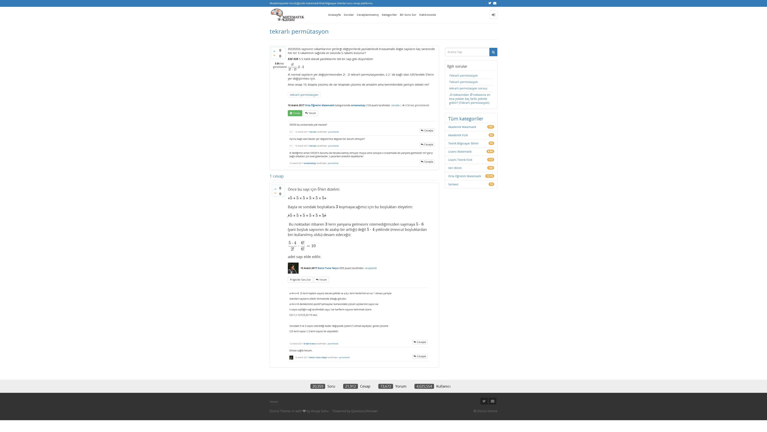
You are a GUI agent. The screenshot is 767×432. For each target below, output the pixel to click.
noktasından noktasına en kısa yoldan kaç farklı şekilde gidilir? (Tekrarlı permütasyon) (470, 99)
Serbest (453, 184)
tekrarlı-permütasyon (304, 95)
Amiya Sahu (320, 411)
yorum (312, 113)
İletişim (274, 401)
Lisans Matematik (460, 151)
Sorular (349, 15)
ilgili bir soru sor (301, 279)
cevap (296, 113)
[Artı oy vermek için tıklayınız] (274, 51)
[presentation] (296, 67)
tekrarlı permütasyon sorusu (468, 88)
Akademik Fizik (458, 135)
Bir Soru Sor (408, 15)
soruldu (395, 105)
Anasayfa (334, 15)
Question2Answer (364, 411)
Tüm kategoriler (465, 118)
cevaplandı (371, 268)
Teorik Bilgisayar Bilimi (463, 143)
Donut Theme (280, 411)
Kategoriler (389, 15)
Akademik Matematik (462, 127)
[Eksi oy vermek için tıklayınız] (274, 55)
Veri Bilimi (455, 168)
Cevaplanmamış (368, 15)
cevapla (428, 130)
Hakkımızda (427, 15)
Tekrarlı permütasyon (463, 75)
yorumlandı (333, 131)
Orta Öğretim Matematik (320, 105)
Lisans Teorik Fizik (460, 160)
